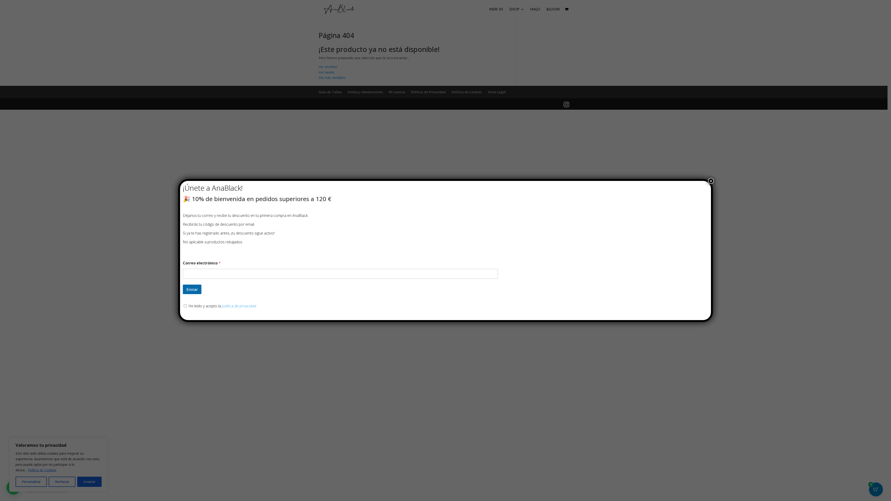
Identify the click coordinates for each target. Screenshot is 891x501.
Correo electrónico (202, 263)
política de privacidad (239, 305)
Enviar (192, 289)
